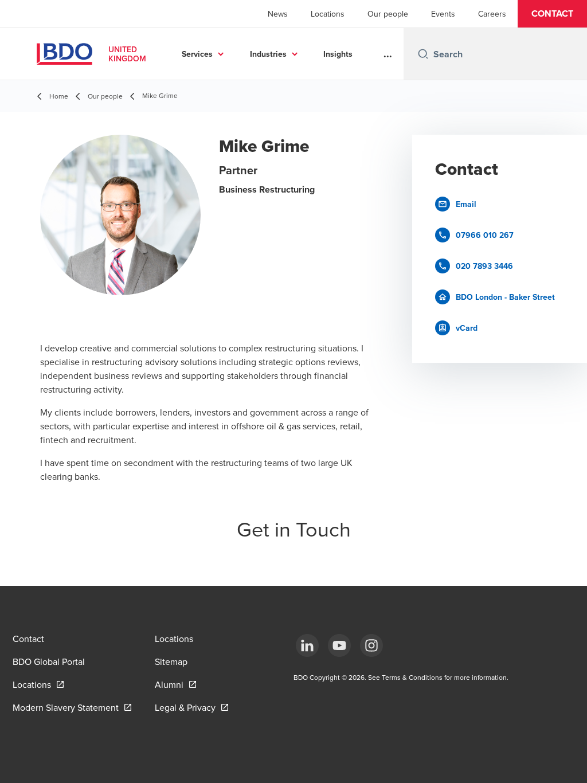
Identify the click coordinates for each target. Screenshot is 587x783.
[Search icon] (423, 54)
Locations (328, 13)
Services (197, 54)
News (278, 13)
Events (443, 13)
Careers (492, 13)
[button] (552, 14)
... (387, 53)
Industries (268, 54)
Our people (387, 13)
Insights (338, 54)
